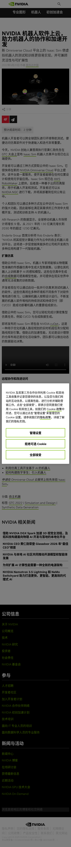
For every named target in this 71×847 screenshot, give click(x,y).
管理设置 (35, 433)
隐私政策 (45, 417)
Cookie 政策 (54, 409)
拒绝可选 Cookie (35, 444)
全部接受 (35, 455)
